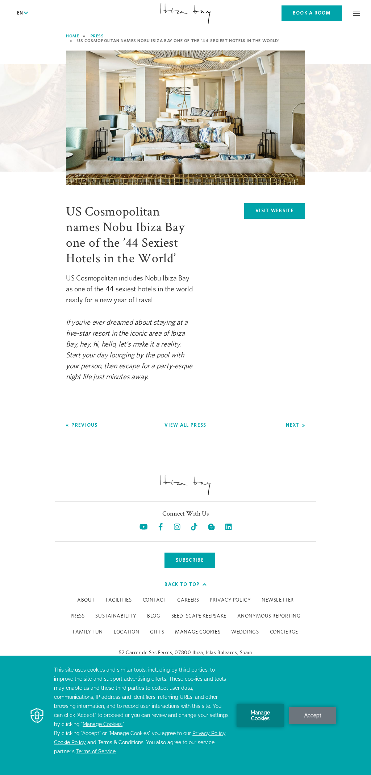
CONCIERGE (284, 632)
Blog (153, 616)
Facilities (119, 600)
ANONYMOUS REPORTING (269, 616)
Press (97, 35)
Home (72, 35)
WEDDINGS (245, 632)
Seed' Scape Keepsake (198, 616)
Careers (188, 600)
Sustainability (115, 616)
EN (20, 13)
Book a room (312, 13)
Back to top (182, 584)
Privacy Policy (230, 600)
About (86, 600)
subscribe (190, 560)
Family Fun (88, 632)
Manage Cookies (197, 632)
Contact (155, 600)
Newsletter (278, 600)
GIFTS (157, 632)
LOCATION (126, 632)
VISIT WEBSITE (280, 212)
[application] (185, 715)
